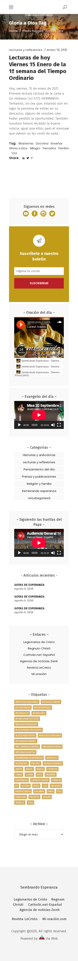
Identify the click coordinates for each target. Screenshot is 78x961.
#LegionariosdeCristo (28, 729)
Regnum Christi (39, 648)
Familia (56, 780)
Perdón (63, 148)
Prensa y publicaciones (39, 476)
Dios (39, 774)
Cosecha (52, 768)
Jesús (36, 785)
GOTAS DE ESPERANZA (29, 585)
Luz (45, 785)
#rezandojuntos (25, 752)
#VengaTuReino (53, 763)
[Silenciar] (53, 425)
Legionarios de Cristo (39, 642)
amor (18, 768)
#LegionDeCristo (25, 735)
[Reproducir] (19, 425)
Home (13, 31)
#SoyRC (35, 763)
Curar (29, 774)
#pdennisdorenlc (25, 740)
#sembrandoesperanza (29, 757)
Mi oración (39, 674)
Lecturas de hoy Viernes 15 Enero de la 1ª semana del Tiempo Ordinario (37, 67)
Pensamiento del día (39, 469)
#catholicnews (51, 701)
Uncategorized (39, 498)
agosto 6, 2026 (23, 589)
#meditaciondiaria (50, 735)
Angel (29, 768)
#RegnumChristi (52, 746)
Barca (40, 768)
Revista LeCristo (39, 667)
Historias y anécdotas (39, 455)
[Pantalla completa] (59, 425)
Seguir (47, 796)
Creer (18, 774)
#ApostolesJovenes (26, 701)
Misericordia (23, 791)
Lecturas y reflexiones (25, 50)
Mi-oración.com (54, 919)
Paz (59, 791)
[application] (39, 415)
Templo (19, 802)
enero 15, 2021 (57, 50)
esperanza (21, 780)
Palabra (39, 791)
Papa (50, 791)
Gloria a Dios (18, 148)
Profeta (34, 796)
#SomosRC (21, 763)
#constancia (22, 707)
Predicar (20, 796)
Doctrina (42, 143)
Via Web (52, 938)
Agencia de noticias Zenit (39, 661)
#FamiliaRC (39, 713)
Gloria (26, 785)
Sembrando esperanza (39, 491)
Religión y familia (39, 484)
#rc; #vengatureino (27, 746)
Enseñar (56, 143)
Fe (16, 785)
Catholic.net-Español (39, 655)
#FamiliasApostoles (27, 718)
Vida (30, 802)
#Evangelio (22, 713)
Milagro (35, 148)
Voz (14, 153)
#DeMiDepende (42, 707)
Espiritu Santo (39, 780)
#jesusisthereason (26, 724)
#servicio (51, 757)
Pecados (49, 148)
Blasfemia (26, 143)
